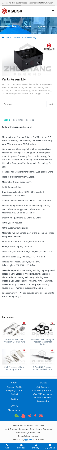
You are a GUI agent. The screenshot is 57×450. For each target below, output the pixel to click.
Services (17, 37)
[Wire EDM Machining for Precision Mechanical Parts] (42, 329)
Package (30, 119)
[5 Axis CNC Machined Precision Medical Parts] (14, 329)
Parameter (18, 119)
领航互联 (28, 439)
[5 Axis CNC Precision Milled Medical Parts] (42, 357)
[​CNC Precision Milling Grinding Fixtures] (14, 357)
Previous (8, 104)
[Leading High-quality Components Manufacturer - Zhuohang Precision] (11, 11)
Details (7, 119)
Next (51, 104)
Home (8, 37)
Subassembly (30, 37)
